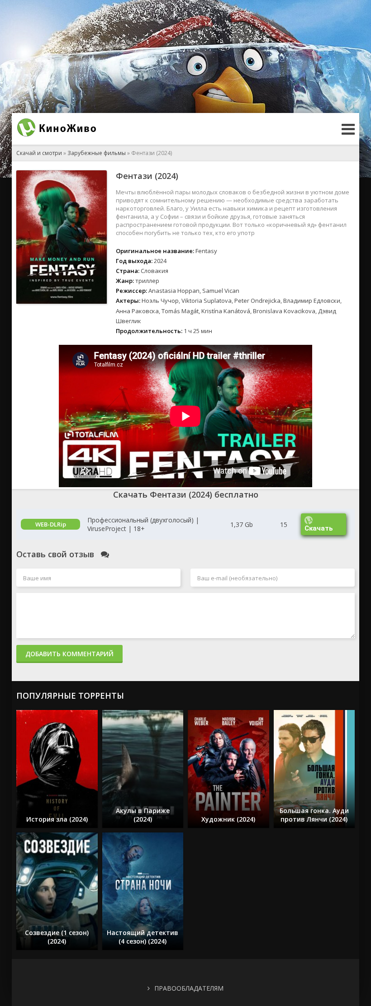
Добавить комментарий (69, 653)
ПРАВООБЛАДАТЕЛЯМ (189, 988)
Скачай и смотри (39, 153)
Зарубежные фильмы (96, 153)
